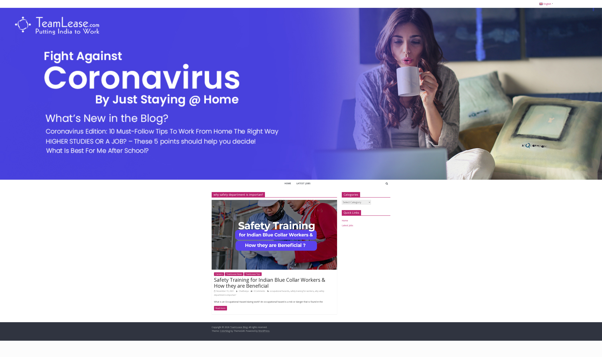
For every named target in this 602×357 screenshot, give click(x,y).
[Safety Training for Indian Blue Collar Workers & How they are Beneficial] (274, 202)
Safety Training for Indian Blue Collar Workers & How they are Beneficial (269, 282)
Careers (219, 274)
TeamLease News (234, 274)
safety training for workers (302, 291)
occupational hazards (279, 291)
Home (288, 183)
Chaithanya (244, 291)
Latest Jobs (303, 183)
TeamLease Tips (253, 274)
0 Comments (259, 291)
